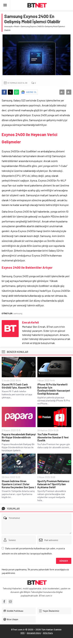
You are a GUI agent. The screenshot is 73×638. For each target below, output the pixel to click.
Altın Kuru (48, 632)
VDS (22, 632)
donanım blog (34, 632)
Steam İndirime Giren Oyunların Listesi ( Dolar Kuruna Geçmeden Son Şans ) (19, 484)
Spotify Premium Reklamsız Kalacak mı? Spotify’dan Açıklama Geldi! (53, 484)
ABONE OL (31, 92)
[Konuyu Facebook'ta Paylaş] (4, 92)
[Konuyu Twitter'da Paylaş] (10, 92)
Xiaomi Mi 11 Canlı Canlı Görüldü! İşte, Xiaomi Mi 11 (16, 386)
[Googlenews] (10, 601)
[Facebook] (4, 601)
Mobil (16, 26)
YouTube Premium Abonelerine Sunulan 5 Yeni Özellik (53, 437)
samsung (17, 313)
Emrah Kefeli (30, 322)
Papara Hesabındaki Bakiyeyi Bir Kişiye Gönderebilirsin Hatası (19, 437)
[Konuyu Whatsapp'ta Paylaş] (16, 92)
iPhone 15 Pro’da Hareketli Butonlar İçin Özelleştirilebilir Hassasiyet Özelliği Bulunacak (53, 389)
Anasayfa (8, 26)
